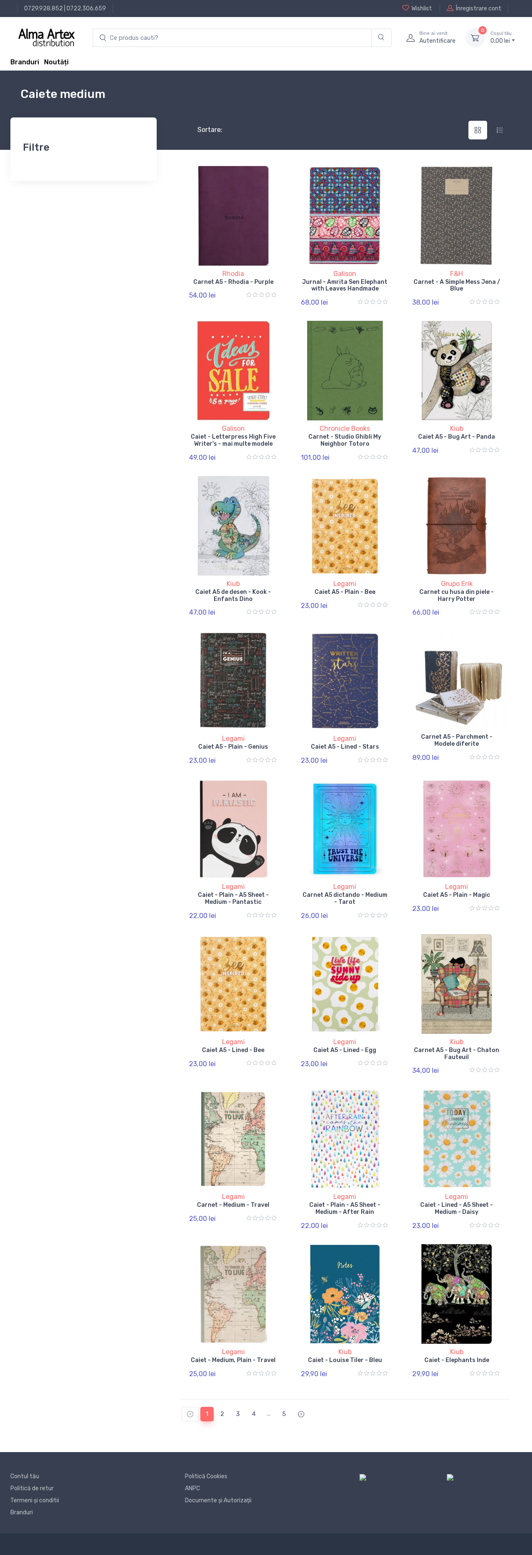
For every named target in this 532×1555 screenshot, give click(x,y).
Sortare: (203, 130)
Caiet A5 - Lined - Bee (233, 1050)
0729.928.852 (43, 8)
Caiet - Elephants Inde (456, 1360)
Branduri (24, 62)
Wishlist (421, 8)
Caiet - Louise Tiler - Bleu (345, 1360)
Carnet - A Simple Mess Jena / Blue (457, 285)
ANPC (192, 1488)
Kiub (456, 428)
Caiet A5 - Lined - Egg (344, 1050)
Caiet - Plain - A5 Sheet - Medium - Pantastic (233, 898)
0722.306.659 (86, 8)
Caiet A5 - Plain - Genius (233, 746)
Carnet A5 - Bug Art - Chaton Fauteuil (456, 1054)
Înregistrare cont (478, 8)
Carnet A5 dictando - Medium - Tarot (345, 898)
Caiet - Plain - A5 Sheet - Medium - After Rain (344, 1208)
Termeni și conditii (34, 1500)
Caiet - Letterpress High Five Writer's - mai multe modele (233, 440)
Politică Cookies (206, 1476)
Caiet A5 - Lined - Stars (345, 746)
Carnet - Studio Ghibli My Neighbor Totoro (344, 440)
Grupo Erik (457, 584)
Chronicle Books (345, 428)
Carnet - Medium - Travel (233, 1204)
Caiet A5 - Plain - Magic (456, 894)
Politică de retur (32, 1488)
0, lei (501, 37)
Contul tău (24, 1476)
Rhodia (233, 274)
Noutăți (56, 62)
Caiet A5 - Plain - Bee (345, 592)
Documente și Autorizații (218, 1500)
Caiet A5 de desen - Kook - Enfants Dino (233, 595)
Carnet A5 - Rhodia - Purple (233, 282)
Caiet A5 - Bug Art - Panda (456, 436)
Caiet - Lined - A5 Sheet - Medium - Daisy (456, 1208)
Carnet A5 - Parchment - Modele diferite (457, 740)
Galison (344, 274)
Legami (344, 584)
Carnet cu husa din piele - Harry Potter (456, 595)
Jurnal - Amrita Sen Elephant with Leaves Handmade (344, 285)
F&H (456, 274)
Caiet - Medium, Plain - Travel (233, 1360)
